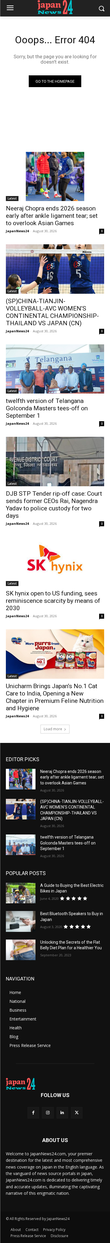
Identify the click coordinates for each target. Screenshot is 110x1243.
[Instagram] (47, 1112)
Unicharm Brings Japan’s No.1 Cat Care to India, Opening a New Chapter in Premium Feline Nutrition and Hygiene (55, 697)
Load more (53, 728)
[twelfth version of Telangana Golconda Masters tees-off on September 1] (55, 369)
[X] (76, 1112)
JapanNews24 (17, 231)
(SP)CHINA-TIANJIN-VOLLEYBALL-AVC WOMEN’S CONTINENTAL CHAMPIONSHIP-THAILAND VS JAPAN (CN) (52, 312)
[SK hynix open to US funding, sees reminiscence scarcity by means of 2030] (55, 561)
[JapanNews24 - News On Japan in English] (55, 7)
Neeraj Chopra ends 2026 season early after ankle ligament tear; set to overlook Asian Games (52, 216)
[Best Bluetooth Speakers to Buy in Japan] (20, 921)
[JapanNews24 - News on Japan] (55, 1084)
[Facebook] (33, 1112)
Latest (12, 198)
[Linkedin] (62, 1112)
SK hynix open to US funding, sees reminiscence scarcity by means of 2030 (53, 601)
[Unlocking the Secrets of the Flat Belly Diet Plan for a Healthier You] (20, 950)
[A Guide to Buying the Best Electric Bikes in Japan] (20, 893)
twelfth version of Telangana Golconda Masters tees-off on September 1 (47, 408)
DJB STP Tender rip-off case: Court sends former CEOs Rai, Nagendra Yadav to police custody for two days (54, 504)
